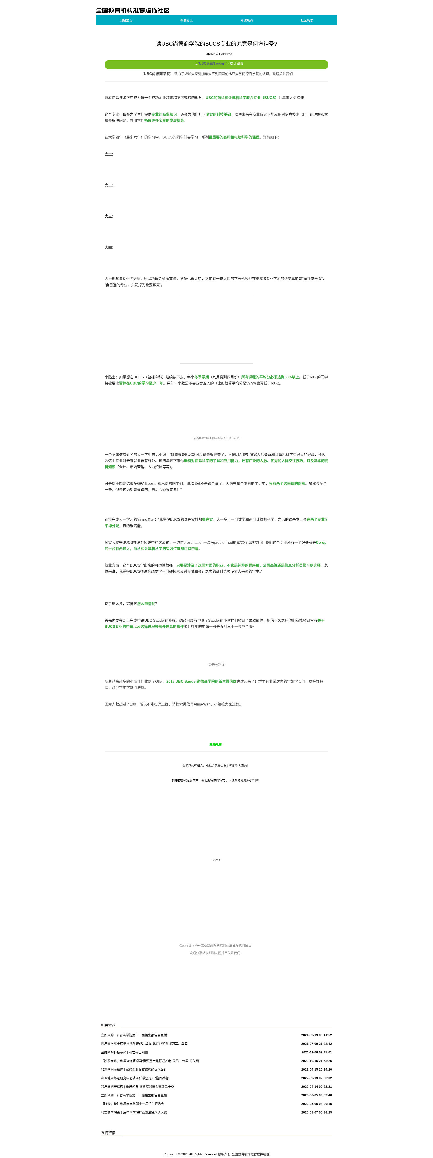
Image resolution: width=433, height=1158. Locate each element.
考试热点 (246, 20)
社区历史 (307, 20)
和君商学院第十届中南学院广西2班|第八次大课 (134, 1112)
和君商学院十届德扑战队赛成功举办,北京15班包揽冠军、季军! (145, 1043)
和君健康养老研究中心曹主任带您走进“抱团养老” (135, 1078)
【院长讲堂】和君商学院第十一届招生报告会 (132, 1104)
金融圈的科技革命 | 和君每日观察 (124, 1052)
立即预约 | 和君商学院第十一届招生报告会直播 (134, 1035)
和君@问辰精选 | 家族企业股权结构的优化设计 (134, 1069)
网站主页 (126, 20)
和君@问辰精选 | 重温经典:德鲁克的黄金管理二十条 (137, 1086)
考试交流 (186, 20)
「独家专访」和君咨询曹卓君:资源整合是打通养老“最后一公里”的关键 (150, 1061)
